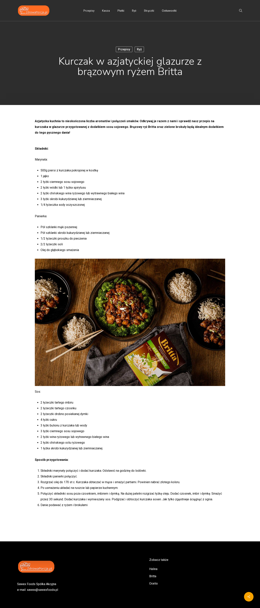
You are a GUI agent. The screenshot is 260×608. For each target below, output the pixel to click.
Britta (152, 576)
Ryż (139, 49)
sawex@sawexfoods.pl (42, 590)
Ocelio (153, 583)
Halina (153, 569)
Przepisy (124, 49)
